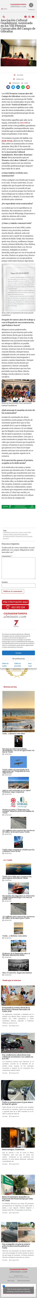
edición (10, 534)
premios (6, 538)
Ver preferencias (18, 658)
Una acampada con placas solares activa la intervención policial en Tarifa (16, 1246)
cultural (5, 534)
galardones (18, 534)
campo (20, 532)
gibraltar (25, 534)
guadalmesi (7, 536)
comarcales (27, 532)
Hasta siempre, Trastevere (13, 1149)
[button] (3, 17)
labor (13, 536)
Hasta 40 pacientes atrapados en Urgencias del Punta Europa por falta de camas (17, 1198)
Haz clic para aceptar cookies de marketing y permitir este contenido (19, 1290)
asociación (14, 532)
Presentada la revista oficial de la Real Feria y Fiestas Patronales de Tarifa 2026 (16, 1009)
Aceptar (19, 653)
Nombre (5, 582)
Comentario (7, 556)
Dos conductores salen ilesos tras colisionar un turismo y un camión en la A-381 (17, 1057)
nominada (18, 536)
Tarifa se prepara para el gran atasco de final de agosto (17, 1103)
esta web (24, 123)
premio (29, 536)
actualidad (6, 532)
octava (25, 536)
